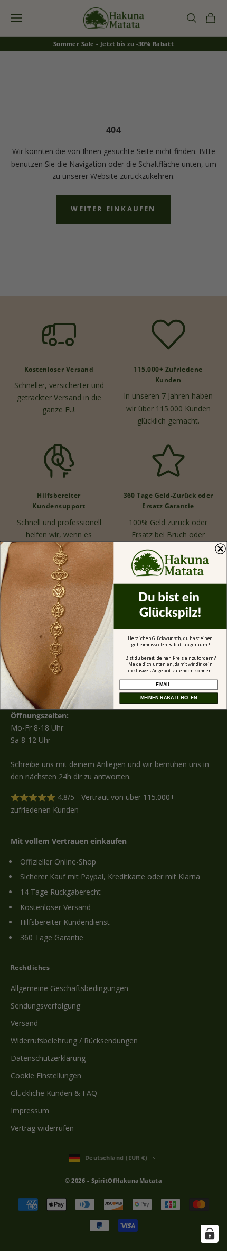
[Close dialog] (220, 549)
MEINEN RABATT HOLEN (168, 698)
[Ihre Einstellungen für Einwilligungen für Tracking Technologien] (210, 1234)
